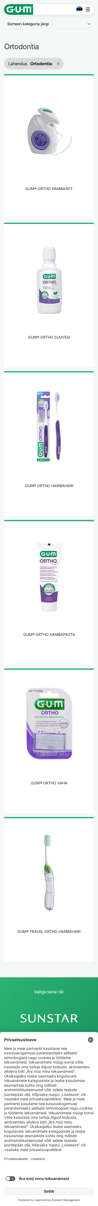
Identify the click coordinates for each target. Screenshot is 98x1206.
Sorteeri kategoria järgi (28, 24)
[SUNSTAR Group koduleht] (49, 1018)
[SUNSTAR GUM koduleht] (18, 9)
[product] (49, 146)
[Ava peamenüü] (89, 9)
